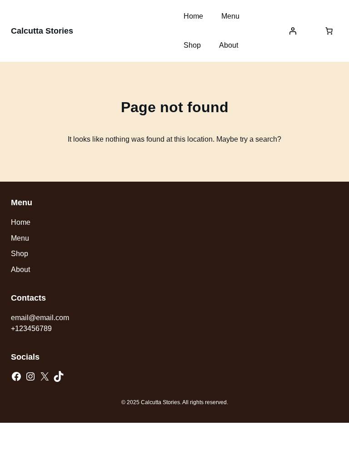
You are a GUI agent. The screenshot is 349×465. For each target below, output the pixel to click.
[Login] (293, 31)
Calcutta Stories (42, 30)
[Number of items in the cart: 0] (329, 31)
